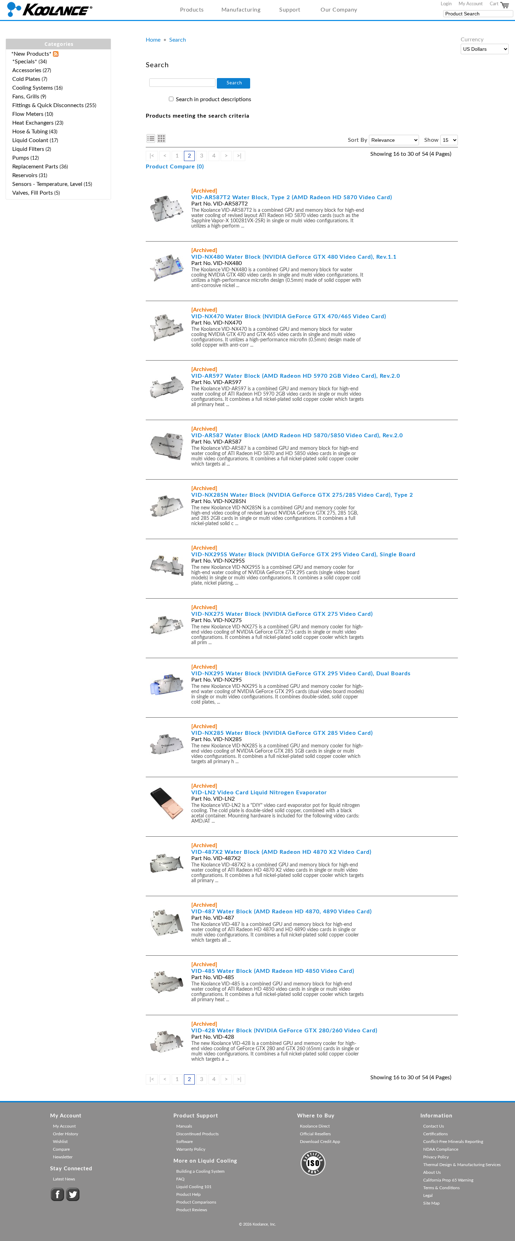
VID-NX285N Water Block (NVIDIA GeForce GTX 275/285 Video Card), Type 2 (302, 495)
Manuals (184, 1126)
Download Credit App (320, 1141)
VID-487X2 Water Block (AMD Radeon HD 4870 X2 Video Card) (281, 852)
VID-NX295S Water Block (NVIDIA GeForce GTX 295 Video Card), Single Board (303, 554)
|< (152, 156)
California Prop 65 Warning (448, 1180)
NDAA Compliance (440, 1149)
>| (239, 156)
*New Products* (31, 54)
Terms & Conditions (441, 1188)
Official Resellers (315, 1134)
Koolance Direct (315, 1126)
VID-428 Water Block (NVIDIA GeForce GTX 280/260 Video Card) (284, 1030)
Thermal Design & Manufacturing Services (462, 1165)
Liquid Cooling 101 (194, 1187)
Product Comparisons (196, 1202)
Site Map (431, 1203)
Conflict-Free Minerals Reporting (453, 1141)
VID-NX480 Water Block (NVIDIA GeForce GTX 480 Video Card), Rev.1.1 (294, 257)
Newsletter (63, 1157)
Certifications (435, 1134)
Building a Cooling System (200, 1171)
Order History (65, 1134)
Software (184, 1141)
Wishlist (60, 1141)
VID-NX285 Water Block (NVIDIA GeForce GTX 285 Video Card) (282, 733)
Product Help (188, 1194)
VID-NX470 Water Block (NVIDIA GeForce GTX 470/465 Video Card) (288, 316)
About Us (432, 1172)
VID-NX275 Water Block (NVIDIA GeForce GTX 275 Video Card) (282, 614)
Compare (61, 1149)
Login (446, 4)
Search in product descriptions (213, 99)
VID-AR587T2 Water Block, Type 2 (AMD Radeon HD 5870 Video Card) (291, 197)
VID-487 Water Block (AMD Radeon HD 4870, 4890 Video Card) (281, 911)
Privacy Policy (436, 1157)
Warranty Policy (190, 1149)
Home (153, 40)
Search (177, 40)
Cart (495, 4)
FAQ (180, 1179)
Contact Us (433, 1126)
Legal (428, 1195)
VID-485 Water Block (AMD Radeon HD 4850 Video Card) (272, 971)
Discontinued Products (197, 1134)
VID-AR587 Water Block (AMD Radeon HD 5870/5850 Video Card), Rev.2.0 (297, 435)
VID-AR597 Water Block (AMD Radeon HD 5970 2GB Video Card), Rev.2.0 (295, 376)
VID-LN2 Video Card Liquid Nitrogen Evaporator (259, 792)
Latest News (64, 1179)
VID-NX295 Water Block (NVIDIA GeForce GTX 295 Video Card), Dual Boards (301, 673)
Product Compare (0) (175, 166)
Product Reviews (191, 1210)
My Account (471, 4)
